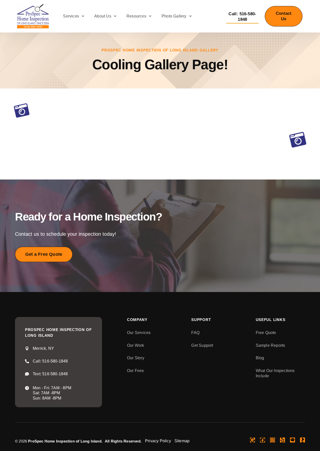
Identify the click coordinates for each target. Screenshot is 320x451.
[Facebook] (262, 440)
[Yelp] (282, 440)
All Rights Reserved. (123, 441)
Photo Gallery (174, 16)
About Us (102, 16)
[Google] (252, 440)
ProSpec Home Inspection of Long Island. (65, 441)
